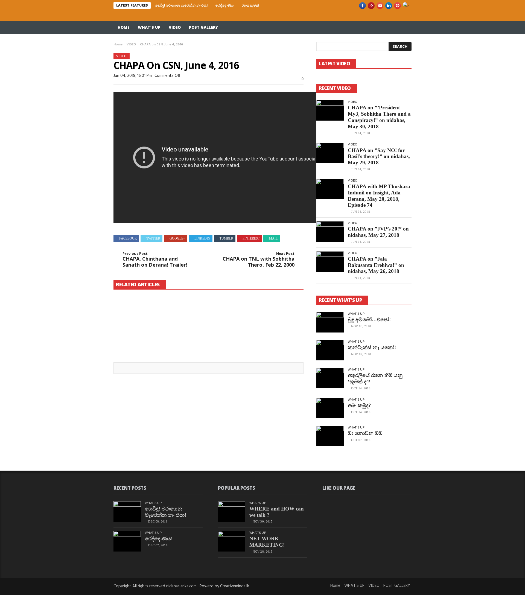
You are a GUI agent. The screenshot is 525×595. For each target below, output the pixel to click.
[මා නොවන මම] (330, 436)
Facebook (128, 238)
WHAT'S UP (356, 313)
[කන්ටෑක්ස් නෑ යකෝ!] (330, 350)
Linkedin (202, 238)
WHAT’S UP (149, 27)
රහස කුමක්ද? (252, 5)
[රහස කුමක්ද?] (273, 312)
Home (124, 27)
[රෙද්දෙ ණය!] (208, 315)
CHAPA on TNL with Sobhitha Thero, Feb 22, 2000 (258, 260)
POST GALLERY (203, 27)
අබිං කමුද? (359, 405)
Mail (273, 238)
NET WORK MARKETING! (267, 542)
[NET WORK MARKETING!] (231, 541)
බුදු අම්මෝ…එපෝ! (369, 319)
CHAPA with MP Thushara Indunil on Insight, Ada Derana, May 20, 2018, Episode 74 (379, 195)
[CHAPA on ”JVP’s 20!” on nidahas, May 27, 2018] (330, 231)
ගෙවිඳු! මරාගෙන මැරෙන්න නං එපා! (181, 5)
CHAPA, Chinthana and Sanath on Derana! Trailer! (154, 260)
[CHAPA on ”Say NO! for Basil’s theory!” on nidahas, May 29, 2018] (330, 153)
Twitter (153, 238)
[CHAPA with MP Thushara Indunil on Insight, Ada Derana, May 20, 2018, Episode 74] (330, 189)
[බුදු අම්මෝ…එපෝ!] (330, 322)
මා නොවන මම (365, 433)
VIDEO (175, 27)
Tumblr (226, 238)
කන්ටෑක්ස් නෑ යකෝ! (372, 347)
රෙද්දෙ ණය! (225, 5)
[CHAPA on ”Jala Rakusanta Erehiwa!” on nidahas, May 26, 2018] (330, 261)
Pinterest (251, 238)
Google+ (177, 238)
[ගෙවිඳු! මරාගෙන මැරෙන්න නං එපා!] (143, 315)
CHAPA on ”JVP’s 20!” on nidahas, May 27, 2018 (378, 232)
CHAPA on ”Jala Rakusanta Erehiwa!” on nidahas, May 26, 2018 (376, 265)
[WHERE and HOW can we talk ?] (231, 511)
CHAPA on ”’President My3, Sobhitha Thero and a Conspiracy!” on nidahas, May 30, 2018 (379, 117)
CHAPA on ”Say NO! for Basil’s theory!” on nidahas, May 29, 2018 (379, 156)
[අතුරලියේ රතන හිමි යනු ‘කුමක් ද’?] (330, 378)
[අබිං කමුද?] (330, 408)
